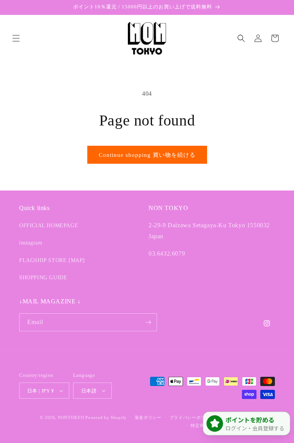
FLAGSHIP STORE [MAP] (52, 260)
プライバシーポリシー (192, 417)
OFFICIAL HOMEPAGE (48, 225)
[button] (16, 38)
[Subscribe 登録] (148, 322)
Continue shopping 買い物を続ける (147, 155)
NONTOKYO (71, 417)
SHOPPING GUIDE (43, 277)
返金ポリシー (148, 417)
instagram (30, 243)
